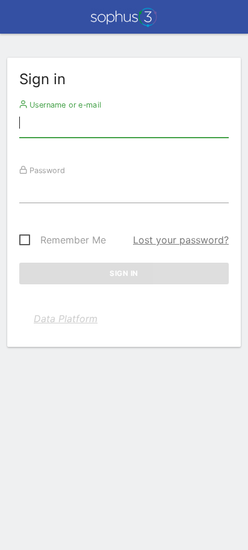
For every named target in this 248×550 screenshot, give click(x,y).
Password (46, 170)
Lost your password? (181, 240)
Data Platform (66, 319)
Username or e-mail (64, 104)
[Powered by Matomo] (124, 20)
